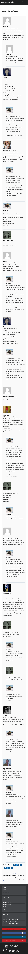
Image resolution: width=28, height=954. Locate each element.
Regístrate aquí (7, 879)
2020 (13, 919)
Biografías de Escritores (8, 909)
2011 (4, 923)
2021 (10, 919)
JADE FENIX (6, 415)
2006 (18, 923)
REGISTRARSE (7, 892)
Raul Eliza (5, 537)
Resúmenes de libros (7, 904)
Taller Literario (6, 906)
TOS (11, 946)
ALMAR (5, 715)
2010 (7, 923)
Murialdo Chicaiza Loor (8, 396)
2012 (18, 921)
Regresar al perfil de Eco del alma (13, 873)
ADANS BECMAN (7, 768)
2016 (7, 921)
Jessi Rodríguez (7, 593)
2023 (4, 919)
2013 (16, 921)
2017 (4, 921)
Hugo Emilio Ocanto (8, 240)
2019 (16, 919)
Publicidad (7, 947)
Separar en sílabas (6, 902)
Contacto (15, 946)
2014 (13, 921)
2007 (16, 923)
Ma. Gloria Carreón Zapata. (9, 150)
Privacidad (7, 946)
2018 (18, 919)
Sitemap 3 (16, 945)
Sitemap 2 (11, 945)
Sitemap (6, 945)
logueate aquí (6, 880)
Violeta (5, 77)
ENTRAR (5, 889)
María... (5, 261)
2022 (7, 919)
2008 (13, 923)
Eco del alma (9, 114)
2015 (10, 921)
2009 (10, 923)
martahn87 (6, 26)
